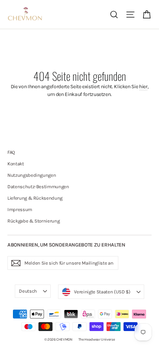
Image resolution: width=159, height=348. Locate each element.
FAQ (11, 152)
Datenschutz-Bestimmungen (38, 186)
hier (143, 86)
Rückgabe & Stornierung (33, 221)
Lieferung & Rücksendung (34, 198)
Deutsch (28, 291)
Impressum (19, 209)
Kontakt (15, 163)
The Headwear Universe (96, 339)
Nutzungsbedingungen (31, 175)
